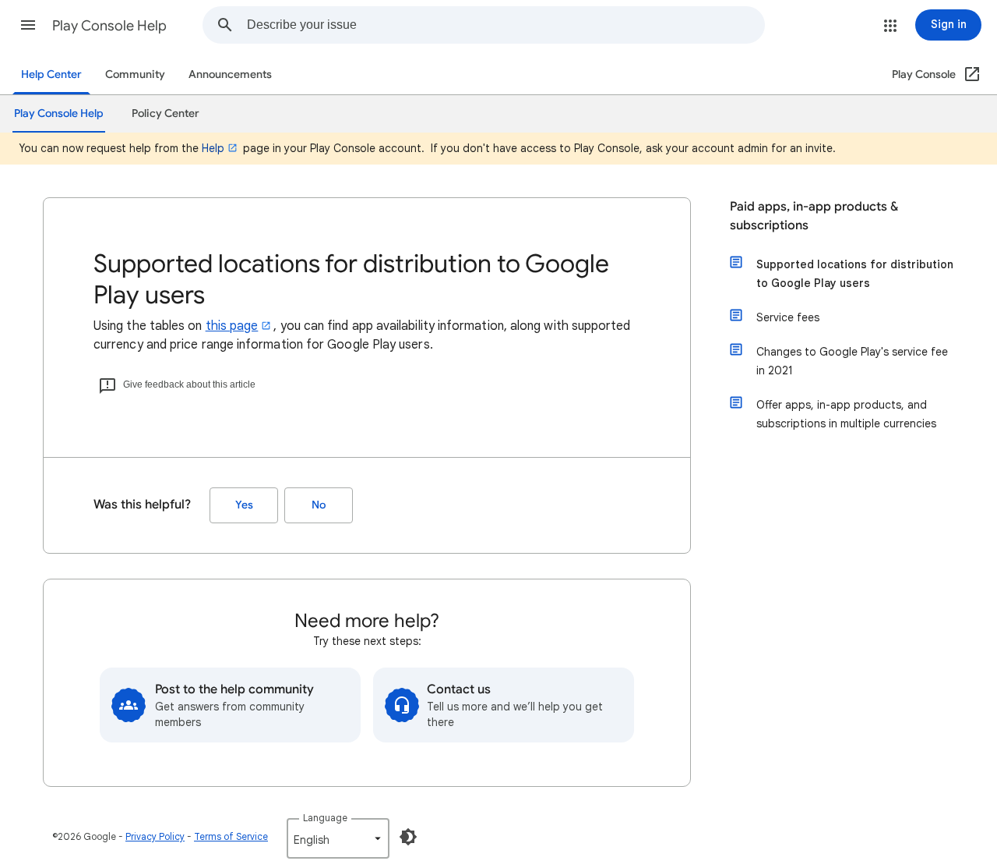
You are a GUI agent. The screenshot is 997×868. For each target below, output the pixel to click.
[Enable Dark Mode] (408, 837)
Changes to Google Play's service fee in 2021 (852, 361)
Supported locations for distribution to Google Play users (854, 273)
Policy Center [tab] (165, 113)
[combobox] (505, 25)
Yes (244, 505)
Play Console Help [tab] (59, 113)
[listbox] (338, 838)
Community (135, 74)
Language (325, 818)
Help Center (51, 74)
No (319, 505)
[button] (28, 25)
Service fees (787, 317)
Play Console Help (109, 25)
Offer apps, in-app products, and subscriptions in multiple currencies (846, 414)
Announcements (230, 74)
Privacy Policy (155, 836)
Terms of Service (231, 836)
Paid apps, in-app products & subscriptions (814, 216)
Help (213, 148)
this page (232, 326)
